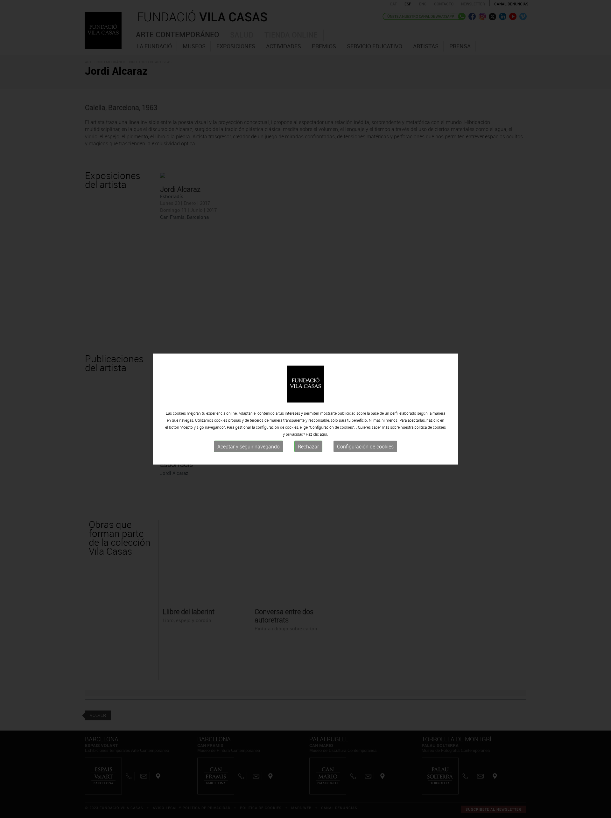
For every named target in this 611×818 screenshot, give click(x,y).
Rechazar (308, 446)
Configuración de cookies (365, 446)
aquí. (324, 434)
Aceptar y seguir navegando (248, 446)
